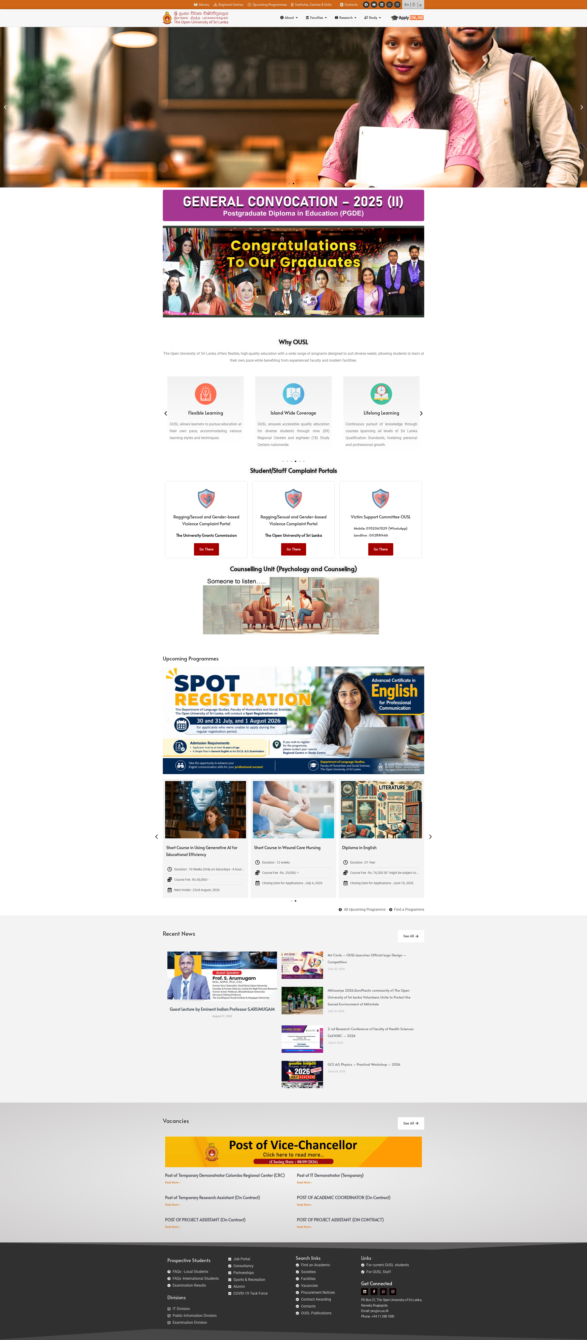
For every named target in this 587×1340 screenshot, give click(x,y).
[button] (5, 107)
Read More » (172, 1182)
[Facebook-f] (374, 1291)
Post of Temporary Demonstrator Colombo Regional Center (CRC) (225, 1175)
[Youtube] (374, 4)
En (406, 4)
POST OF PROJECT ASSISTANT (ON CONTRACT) (340, 1219)
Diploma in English (183, 847)
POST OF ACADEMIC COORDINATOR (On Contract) (343, 1197)
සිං (414, 4)
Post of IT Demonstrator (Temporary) (330, 1175)
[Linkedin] (382, 4)
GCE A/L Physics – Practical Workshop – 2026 (364, 1064)
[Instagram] (397, 4)
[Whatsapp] (389, 4)
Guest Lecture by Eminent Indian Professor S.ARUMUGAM (222, 1009)
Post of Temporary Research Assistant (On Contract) (212, 1197)
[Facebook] (366, 4)
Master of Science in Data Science (285, 847)
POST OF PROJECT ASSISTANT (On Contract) (205, 1219)
